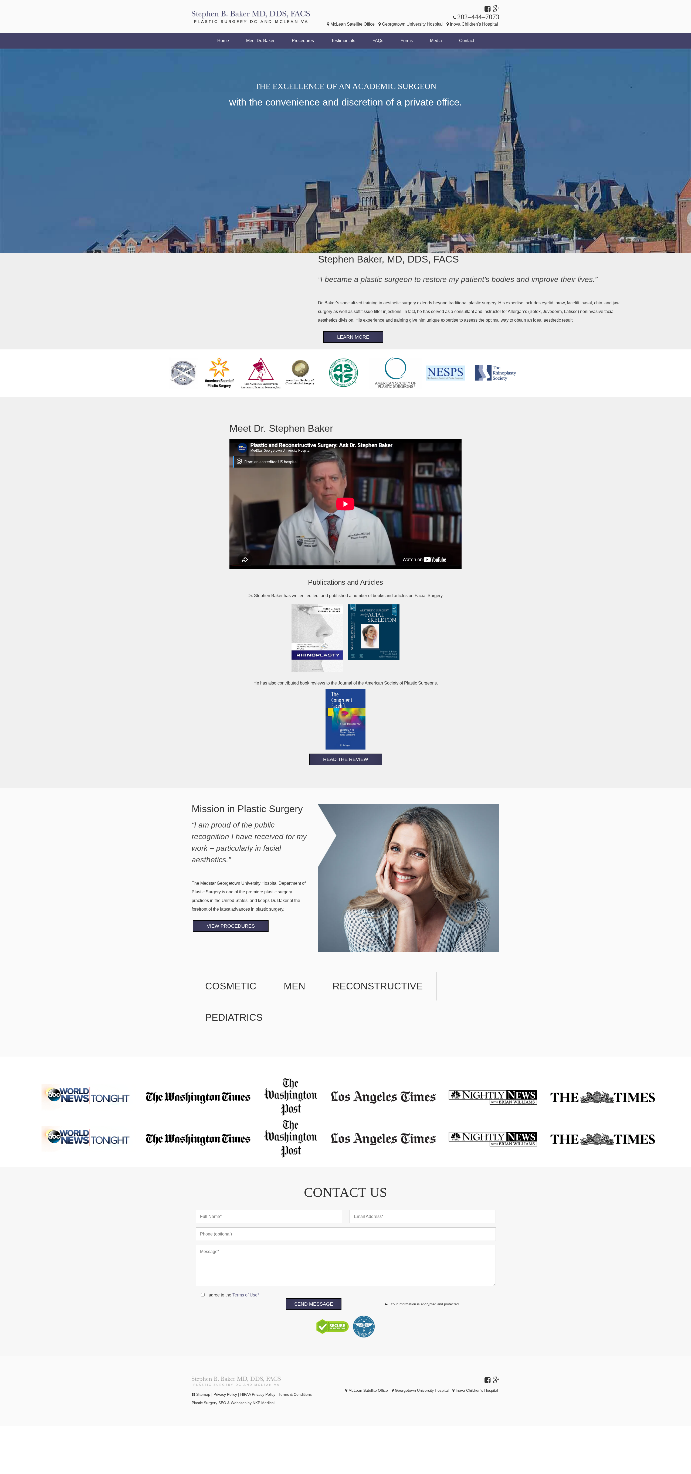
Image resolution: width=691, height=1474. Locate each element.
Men (294, 986)
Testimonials (343, 40)
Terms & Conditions (295, 1394)
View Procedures (231, 926)
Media (436, 40)
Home (223, 40)
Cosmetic (230, 986)
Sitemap (203, 1394)
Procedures (303, 40)
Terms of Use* (245, 1295)
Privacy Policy (225, 1394)
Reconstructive (378, 986)
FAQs (377, 40)
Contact (466, 40)
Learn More (353, 337)
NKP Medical (264, 1403)
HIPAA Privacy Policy (257, 1394)
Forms (407, 40)
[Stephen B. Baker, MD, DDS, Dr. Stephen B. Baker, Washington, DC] (251, 16)
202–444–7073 (478, 16)
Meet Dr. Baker (260, 40)
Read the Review (345, 759)
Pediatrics (234, 1017)
